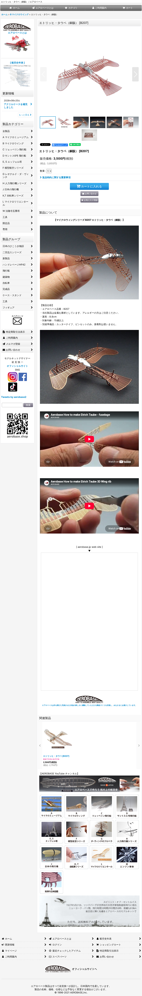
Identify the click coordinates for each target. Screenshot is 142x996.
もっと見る (24, 115)
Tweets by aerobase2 (13, 397)
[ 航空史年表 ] (17, 62)
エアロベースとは (17, 32)
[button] (43, 74)
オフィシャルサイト (17, 365)
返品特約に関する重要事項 (56, 177)
